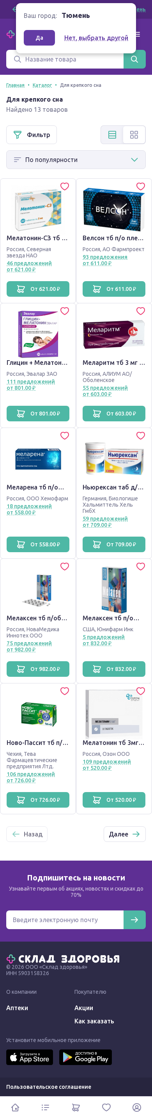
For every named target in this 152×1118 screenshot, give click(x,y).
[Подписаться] (134, 919)
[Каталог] (45, 1107)
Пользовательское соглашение (48, 1087)
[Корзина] (76, 1107)
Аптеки (17, 1007)
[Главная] (64, 958)
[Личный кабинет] (137, 1107)
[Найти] (134, 59)
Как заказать (94, 1021)
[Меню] (136, 34)
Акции (83, 1007)
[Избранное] (106, 1107)
